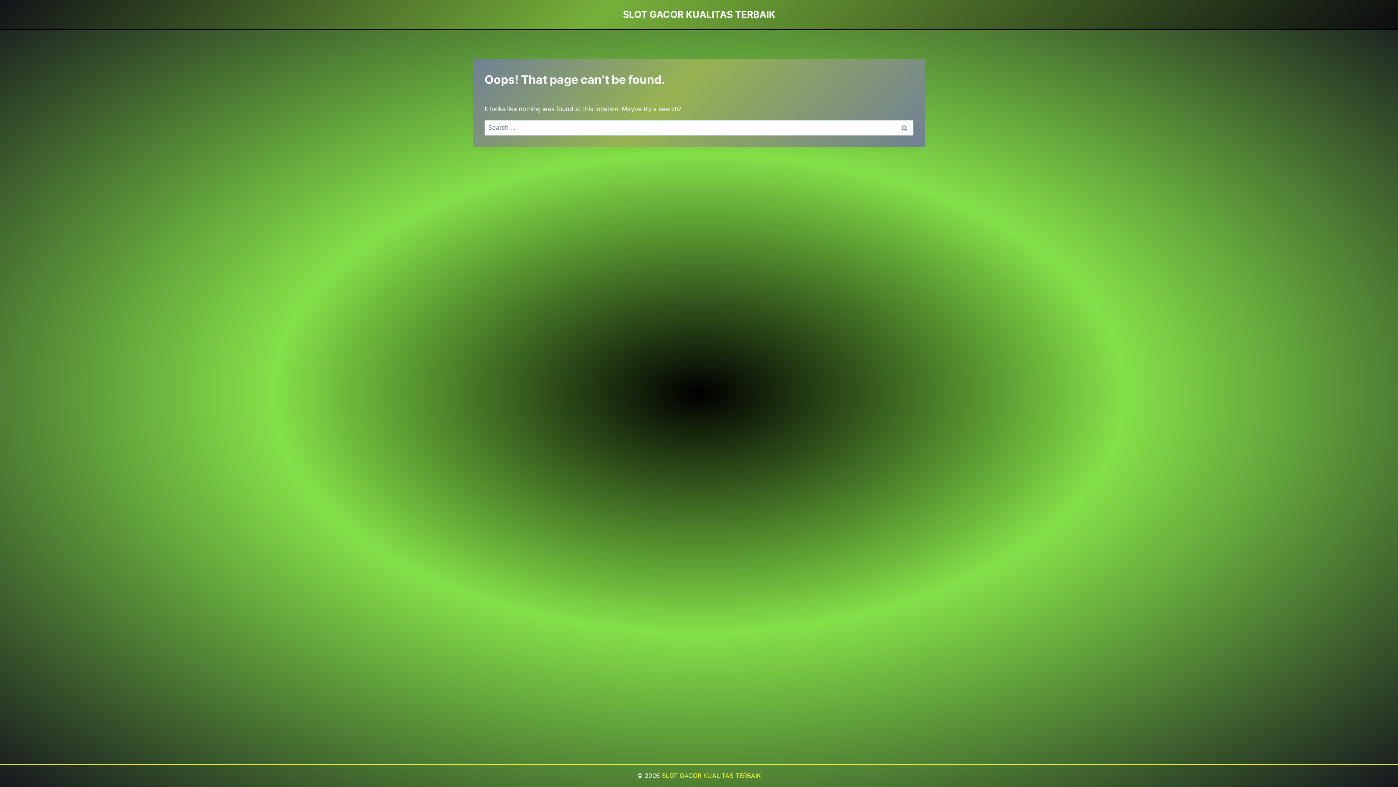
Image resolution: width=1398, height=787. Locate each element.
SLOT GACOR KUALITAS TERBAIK (711, 775)
